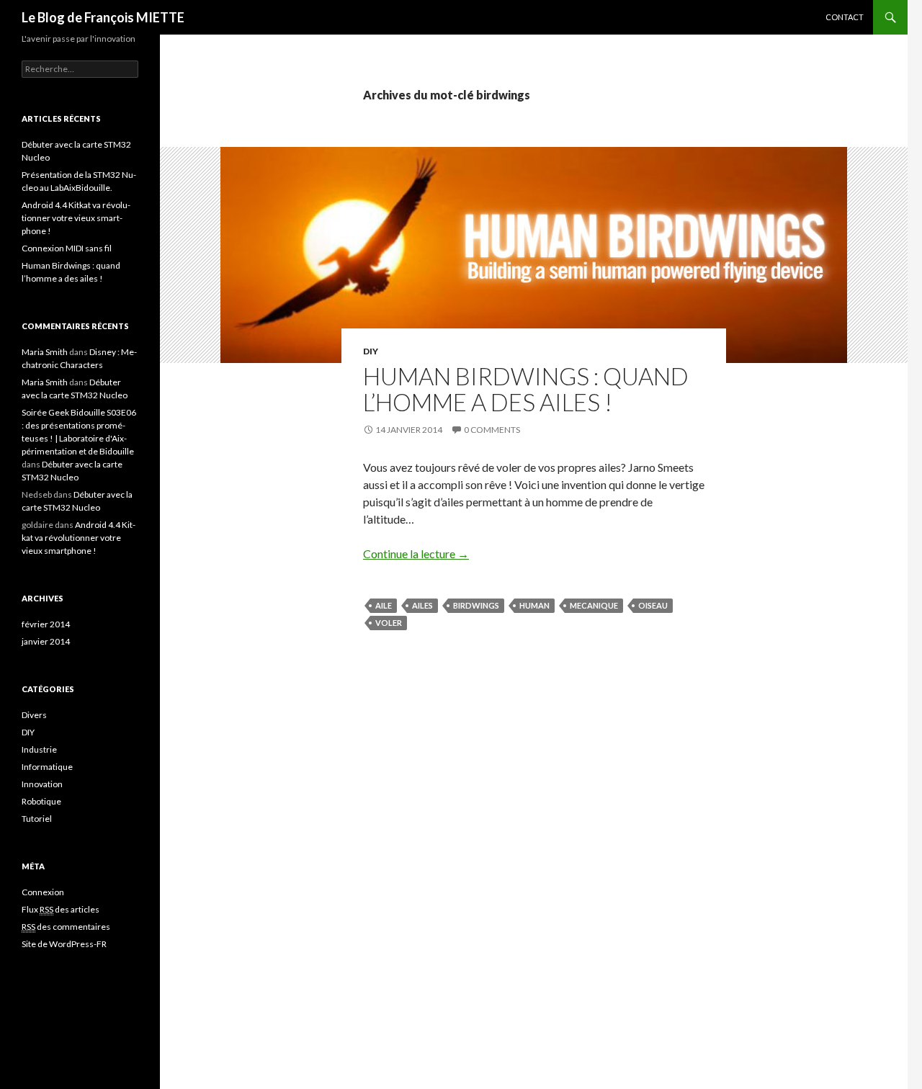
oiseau (653, 605)
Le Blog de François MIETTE (103, 17)
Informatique (47, 766)
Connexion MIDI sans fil (67, 248)
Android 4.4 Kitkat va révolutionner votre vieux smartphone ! (76, 218)
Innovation (42, 784)
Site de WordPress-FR (64, 943)
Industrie (39, 749)
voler (388, 622)
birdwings (476, 605)
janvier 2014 (46, 641)
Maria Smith (45, 351)
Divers (34, 714)
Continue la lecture (416, 553)
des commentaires (66, 926)
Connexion (43, 892)
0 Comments (492, 429)
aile (383, 605)
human (534, 605)
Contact (844, 17)
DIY (370, 351)
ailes (422, 605)
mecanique (594, 605)
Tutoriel (37, 818)
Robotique (41, 801)
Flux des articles (60, 909)
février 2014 (46, 624)
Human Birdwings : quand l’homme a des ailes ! (526, 389)
